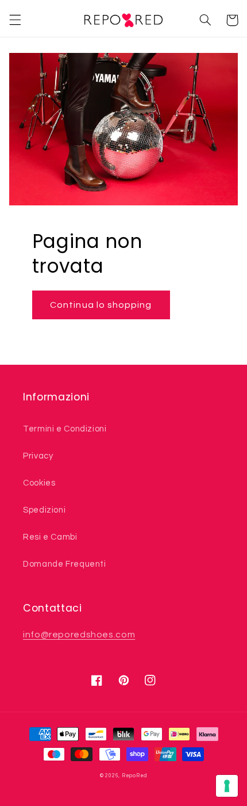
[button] (15, 20)
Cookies (39, 483)
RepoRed (134, 775)
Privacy (38, 456)
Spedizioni (44, 510)
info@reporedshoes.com (79, 634)
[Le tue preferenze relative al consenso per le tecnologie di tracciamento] (227, 786)
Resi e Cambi (50, 537)
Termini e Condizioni (65, 429)
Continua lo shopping (101, 305)
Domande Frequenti (64, 564)
